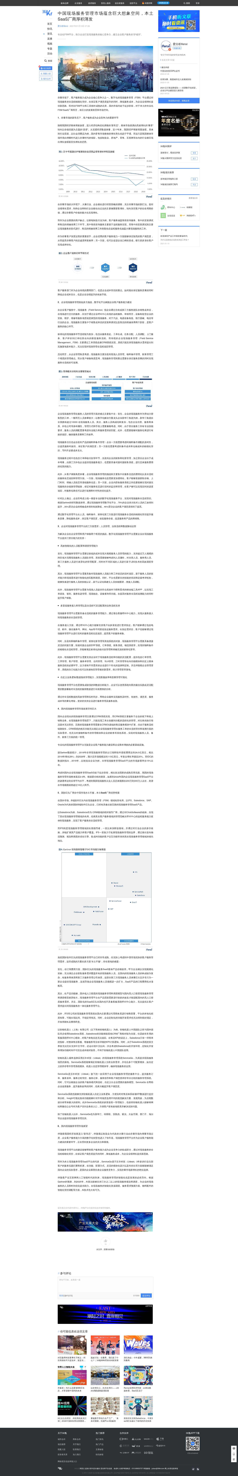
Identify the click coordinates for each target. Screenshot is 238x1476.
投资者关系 (62, 1454)
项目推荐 (61, 1444)
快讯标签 (99, 1454)
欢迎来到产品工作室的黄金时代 (173, 236)
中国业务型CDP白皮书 (170, 70)
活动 (49, 53)
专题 (49, 48)
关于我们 (77, 1444)
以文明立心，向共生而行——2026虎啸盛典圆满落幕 (105, 1389)
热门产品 (99, 1444)
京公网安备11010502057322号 (158, 1473)
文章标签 (99, 1449)
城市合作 (61, 1439)
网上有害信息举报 (171, 1468)
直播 (49, 38)
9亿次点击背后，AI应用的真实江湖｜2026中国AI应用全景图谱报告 (72, 1419)
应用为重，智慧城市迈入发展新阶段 (175, 79)
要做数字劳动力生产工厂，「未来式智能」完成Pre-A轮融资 (105, 1419)
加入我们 (77, 1454)
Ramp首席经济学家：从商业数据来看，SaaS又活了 (137, 1389)
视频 (49, 43)
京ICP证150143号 (139, 1473)
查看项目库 (193, 198)
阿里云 (82, 1468)
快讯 (49, 28)
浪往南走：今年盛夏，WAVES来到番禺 (138, 1359)
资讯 (49, 33)
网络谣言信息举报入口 (67, 1461)
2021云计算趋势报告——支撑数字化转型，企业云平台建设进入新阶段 (179, 89)
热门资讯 (99, 1439)
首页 (49, 23)
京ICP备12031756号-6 (122, 1473)
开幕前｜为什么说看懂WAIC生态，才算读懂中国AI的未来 (71, 1389)
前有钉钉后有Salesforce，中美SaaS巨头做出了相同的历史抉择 (138, 1419)
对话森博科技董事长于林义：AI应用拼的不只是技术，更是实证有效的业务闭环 (72, 1359)
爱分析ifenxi (63, 26)
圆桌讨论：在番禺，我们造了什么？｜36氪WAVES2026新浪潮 (105, 1359)
